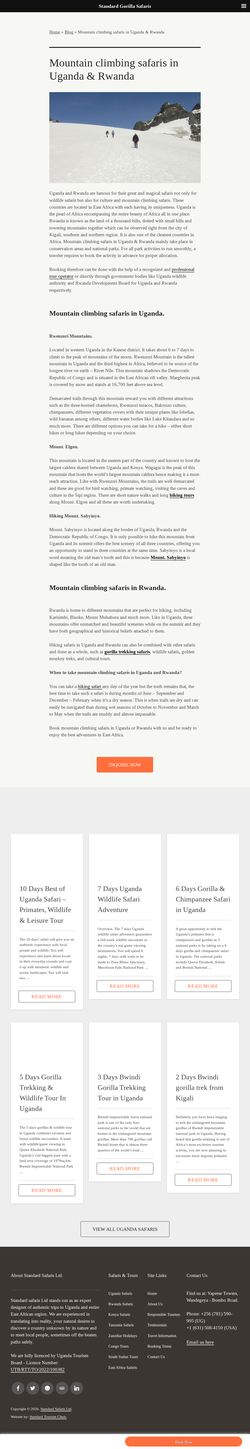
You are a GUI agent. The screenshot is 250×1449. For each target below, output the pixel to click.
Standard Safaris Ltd (56, 1409)
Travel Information (161, 1336)
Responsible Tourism (163, 1314)
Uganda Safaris (120, 1293)
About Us (155, 1304)
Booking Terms (159, 1346)
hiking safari (90, 686)
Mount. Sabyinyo (168, 557)
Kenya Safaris (119, 1314)
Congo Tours (118, 1346)
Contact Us (156, 1357)
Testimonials (157, 1325)
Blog (69, 32)
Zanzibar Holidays (122, 1336)
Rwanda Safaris (120, 1304)
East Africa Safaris (122, 1367)
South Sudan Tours (123, 1357)
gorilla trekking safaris (127, 651)
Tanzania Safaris (121, 1325)
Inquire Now (125, 764)
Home (54, 32)
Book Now (183, 1442)
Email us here (200, 1342)
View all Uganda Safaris (125, 1229)
